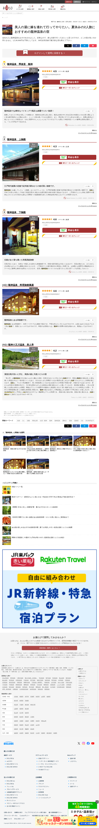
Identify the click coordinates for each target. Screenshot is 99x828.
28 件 (67, 219)
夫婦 (18, 420)
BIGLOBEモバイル (12, 764)
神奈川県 (32, 704)
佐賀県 (21, 733)
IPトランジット (11, 800)
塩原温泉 (47, 680)
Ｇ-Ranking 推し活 (84, 707)
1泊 (82, 420)
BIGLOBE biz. (11, 781)
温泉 (70, 420)
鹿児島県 (49, 733)
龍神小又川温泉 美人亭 (21, 344)
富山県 (16, 713)
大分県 (38, 733)
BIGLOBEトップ (19, 819)
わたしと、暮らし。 (84, 690)
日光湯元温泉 (60, 687)
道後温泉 (52, 684)
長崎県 (27, 733)
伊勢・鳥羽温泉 (6, 689)
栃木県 (16, 700)
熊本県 (32, 733)
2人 (23, 420)
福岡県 (16, 733)
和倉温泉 (47, 682)
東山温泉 (61, 678)
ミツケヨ (81, 703)
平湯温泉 (11, 684)
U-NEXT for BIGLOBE (45, 767)
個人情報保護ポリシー (55, 812)
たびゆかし (82, 705)
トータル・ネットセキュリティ (47, 764)
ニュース (41, 789)
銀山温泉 (4, 680)
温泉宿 (76, 420)
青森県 (21, 696)
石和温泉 (4, 682)
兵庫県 (32, 721)
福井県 (27, 713)
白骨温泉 (60, 680)
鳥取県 (16, 725)
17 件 (67, 146)
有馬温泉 (32, 684)
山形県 (43, 696)
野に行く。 (82, 698)
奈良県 (38, 721)
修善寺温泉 (27, 682)
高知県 (32, 729)
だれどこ (81, 683)
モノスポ (81, 696)
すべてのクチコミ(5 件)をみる (87, 133)
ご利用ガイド (82, 673)
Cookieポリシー (25, 816)
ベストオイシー (83, 694)
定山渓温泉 (5, 678)
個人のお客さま (9, 751)
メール (72, 784)
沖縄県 (55, 733)
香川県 (21, 729)
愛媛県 (27, 729)
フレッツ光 (10, 786)
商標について (8, 819)
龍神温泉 (57, 420)
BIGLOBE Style (43, 795)
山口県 (38, 725)
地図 (46, 77)
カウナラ (81, 701)
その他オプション (43, 770)
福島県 (48, 696)
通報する (94, 130)
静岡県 (16, 717)
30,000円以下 (90, 420)
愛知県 (27, 717)
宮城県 (32, 696)
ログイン (94, 2)
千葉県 (21, 704)
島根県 (21, 725)
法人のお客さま (9, 777)
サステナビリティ (43, 786)
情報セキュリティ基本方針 (59, 816)
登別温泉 (12, 678)
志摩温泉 (15, 689)
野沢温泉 (54, 680)
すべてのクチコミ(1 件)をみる (87, 339)
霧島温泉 (38, 687)
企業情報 (39, 777)
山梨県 (16, 708)
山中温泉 (53, 682)
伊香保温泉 (19, 680)
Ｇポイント (82, 678)
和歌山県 (35, 420)
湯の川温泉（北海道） (31, 678)
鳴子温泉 (48, 678)
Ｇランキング (82, 681)
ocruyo (80, 685)
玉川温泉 (52, 687)
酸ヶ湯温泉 (45, 687)
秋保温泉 (54, 678)
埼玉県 (16, 704)
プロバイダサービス (13, 789)
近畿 (28, 420)
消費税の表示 (18, 812)
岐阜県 (21, 717)
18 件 (67, 291)
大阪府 (27, 721)
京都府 (21, 721)
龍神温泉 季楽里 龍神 (20, 64)
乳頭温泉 (41, 678)
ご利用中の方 (72, 777)
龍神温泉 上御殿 (16, 139)
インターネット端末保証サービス (48, 761)
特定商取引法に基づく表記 (40, 816)
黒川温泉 (31, 687)
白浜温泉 (39, 684)
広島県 (32, 725)
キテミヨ (81, 692)
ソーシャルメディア (44, 798)
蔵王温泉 (68, 678)
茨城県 (27, 700)
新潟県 (27, 708)
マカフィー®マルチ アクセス (16, 803)
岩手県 (27, 696)
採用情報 (41, 792)
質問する (77, 2)
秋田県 (38, 696)
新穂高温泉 (19, 684)
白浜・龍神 (43, 420)
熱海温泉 (40, 689)
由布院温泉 (33, 689)
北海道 (16, 696)
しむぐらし (73, 761)
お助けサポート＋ (43, 758)
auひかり (9, 761)
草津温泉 (11, 680)
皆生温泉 (11, 687)
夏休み (65, 420)
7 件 (67, 350)
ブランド (41, 784)
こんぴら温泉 (60, 684)
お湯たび (81, 687)
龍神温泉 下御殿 (16, 212)
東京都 (27, 704)
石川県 (21, 713)
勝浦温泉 (46, 684)
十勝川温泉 (20, 678)
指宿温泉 (47, 689)
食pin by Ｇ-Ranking (84, 710)
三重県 (32, 717)
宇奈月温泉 (69, 682)
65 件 (67, 71)
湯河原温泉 (12, 682)
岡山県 (27, 725)
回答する (68, 2)
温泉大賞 (73, 758)
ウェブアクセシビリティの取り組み (35, 812)
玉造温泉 (4, 687)
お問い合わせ (8, 812)
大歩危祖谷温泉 (23, 689)
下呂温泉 (4, 684)
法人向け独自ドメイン (13, 806)
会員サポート (74, 786)
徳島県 (16, 729)
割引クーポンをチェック (71, 88)
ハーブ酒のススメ (84, 712)
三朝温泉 (68, 684)
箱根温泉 (68, 687)
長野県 (21, 708)
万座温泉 (26, 680)
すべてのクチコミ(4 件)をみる (87, 280)
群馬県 (21, 700)
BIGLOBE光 (10, 758)
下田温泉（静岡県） (37, 682)
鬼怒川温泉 (40, 680)
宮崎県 (43, 733)
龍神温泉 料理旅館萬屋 (21, 285)
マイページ (87, 2)
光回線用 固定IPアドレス (14, 792)
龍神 (50, 420)
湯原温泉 (18, 687)
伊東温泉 (19, 682)
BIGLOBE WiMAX (12, 767)
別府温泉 (24, 687)
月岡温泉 (67, 680)
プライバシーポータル (10, 816)
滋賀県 (16, 721)
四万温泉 (32, 680)
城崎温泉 (26, 684)
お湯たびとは (82, 671)
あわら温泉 (61, 682)
